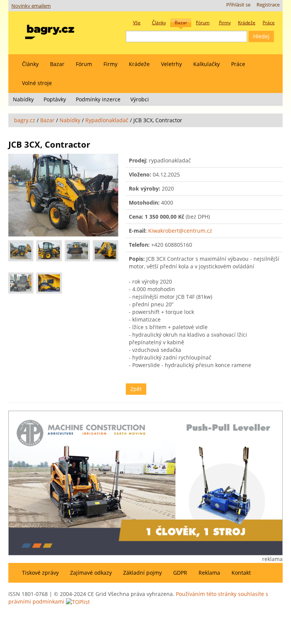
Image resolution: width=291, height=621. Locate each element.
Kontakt (241, 572)
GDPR (180, 572)
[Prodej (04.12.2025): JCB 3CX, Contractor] (63, 195)
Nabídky (23, 99)
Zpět (136, 388)
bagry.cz (24, 120)
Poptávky (55, 99)
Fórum (84, 64)
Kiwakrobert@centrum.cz (180, 230)
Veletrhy (171, 64)
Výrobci (139, 99)
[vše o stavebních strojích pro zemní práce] (49, 30)
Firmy (110, 64)
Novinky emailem (31, 6)
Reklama (209, 572)
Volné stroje (37, 83)
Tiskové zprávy (40, 572)
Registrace (268, 5)
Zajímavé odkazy (91, 572)
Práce (238, 64)
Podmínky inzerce (98, 99)
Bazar (57, 64)
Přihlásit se (238, 5)
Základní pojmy (142, 572)
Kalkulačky (206, 64)
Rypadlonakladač (106, 120)
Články (30, 64)
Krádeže (139, 64)
